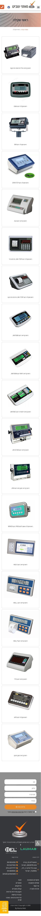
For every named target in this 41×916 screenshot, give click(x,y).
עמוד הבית (24, 29)
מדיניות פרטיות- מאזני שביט (13, 898)
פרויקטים (18, 886)
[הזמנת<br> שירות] (4, 904)
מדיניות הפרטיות (18, 812)
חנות (19, 880)
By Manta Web (20, 908)
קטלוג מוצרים (16, 889)
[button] (38, 7)
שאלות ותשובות (33, 883)
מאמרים (18, 883)
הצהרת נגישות (16, 894)
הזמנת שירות (4, 909)
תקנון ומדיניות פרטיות (13, 891)
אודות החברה (34, 889)
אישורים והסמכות (33, 880)
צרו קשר (36, 886)
